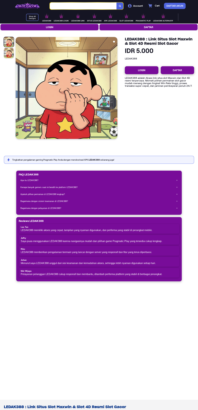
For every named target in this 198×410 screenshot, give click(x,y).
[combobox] (83, 5)
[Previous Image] (18, 88)
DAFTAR (148, 27)
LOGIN (49, 27)
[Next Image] (114, 88)
